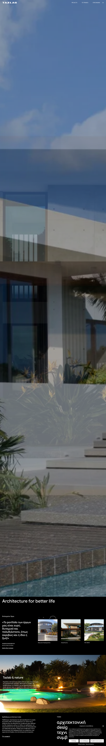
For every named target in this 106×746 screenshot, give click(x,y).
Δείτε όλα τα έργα (7, 648)
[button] (103, 726)
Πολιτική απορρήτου (90, 744)
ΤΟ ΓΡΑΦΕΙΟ (85, 2)
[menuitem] (103, 2)
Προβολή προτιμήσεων (97, 741)
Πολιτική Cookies (81, 744)
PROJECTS (74, 2)
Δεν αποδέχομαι (84, 741)
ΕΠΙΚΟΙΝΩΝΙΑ (96, 2)
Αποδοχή (73, 741)
